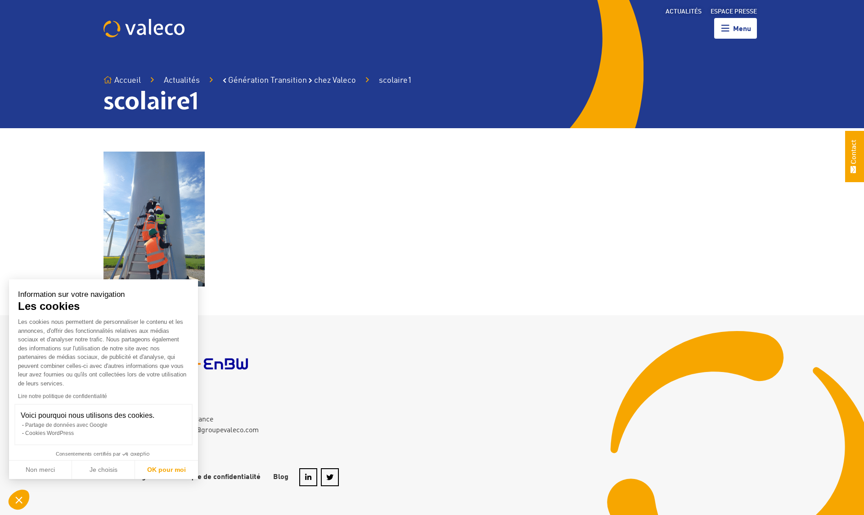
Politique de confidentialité (216, 477)
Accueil (126, 80)
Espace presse (734, 12)
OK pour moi (166, 469)
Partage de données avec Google (66, 425)
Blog (280, 477)
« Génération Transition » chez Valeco (289, 80)
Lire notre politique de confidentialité (62, 396)
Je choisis (103, 469)
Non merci (40, 469)
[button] (19, 500)
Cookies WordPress (49, 433)
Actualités (684, 12)
